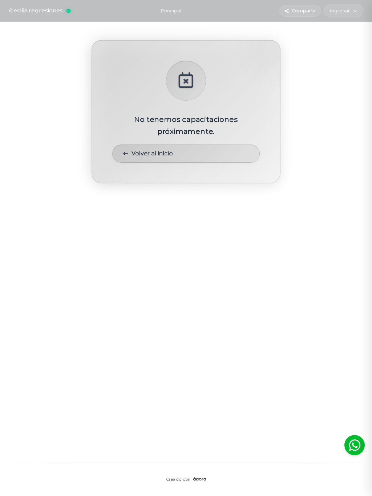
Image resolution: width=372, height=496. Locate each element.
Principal (171, 10)
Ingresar (340, 10)
